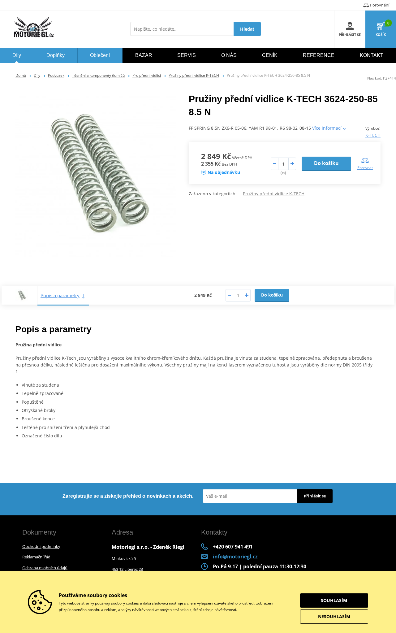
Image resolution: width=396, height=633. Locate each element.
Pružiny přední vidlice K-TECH (194, 75)
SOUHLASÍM (334, 600)
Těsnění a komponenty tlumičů (98, 75)
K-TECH (373, 135)
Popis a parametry (60, 295)
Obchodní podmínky (41, 546)
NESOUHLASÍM (334, 616)
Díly (37, 75)
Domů (20, 75)
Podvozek (56, 75)
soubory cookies (125, 603)
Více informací (327, 128)
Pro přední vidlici (146, 75)
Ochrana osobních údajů (44, 567)
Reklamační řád (36, 557)
